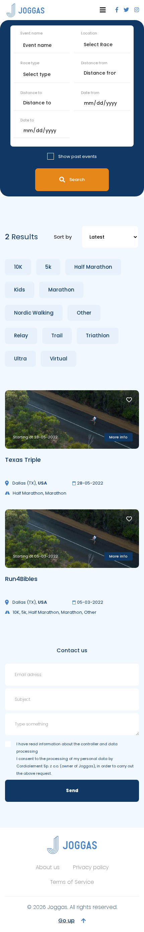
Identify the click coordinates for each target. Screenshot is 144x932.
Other (84, 312)
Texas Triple (23, 459)
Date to (27, 120)
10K (18, 266)
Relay (21, 335)
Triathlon (98, 335)
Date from (90, 92)
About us (48, 867)
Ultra (20, 358)
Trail (57, 335)
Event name (31, 33)
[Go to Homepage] (25, 10)
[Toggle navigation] (102, 10)
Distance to (31, 92)
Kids (19, 289)
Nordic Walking (34, 312)
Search (77, 179)
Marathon (61, 289)
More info (118, 437)
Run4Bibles (21, 579)
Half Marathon (93, 266)
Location (89, 33)
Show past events (77, 156)
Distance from (94, 63)
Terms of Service (72, 882)
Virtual (58, 358)
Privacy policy (91, 867)
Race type (29, 63)
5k (48, 266)
